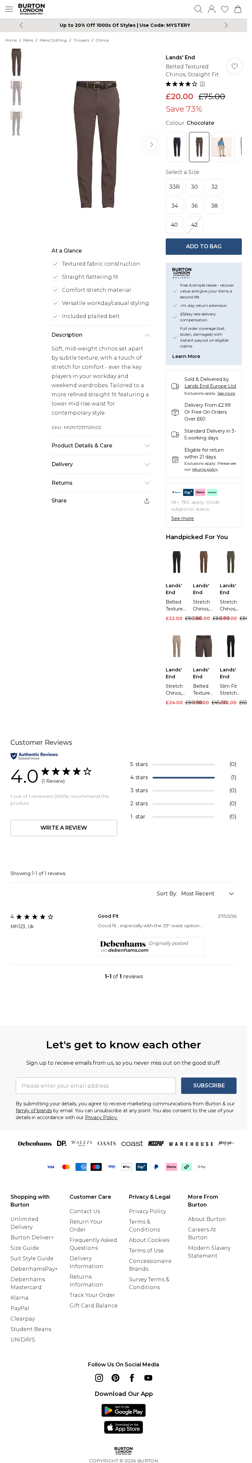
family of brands (34, 1111)
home (11, 40)
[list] (96, 144)
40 (174, 225)
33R (174, 187)
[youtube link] (148, 1378)
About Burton (207, 1219)
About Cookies (149, 1240)
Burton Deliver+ (32, 1237)
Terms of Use (146, 1250)
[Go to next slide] (151, 144)
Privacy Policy (147, 1211)
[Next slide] (226, 25)
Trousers (81, 40)
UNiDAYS (22, 1340)
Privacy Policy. (101, 1117)
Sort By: (167, 894)
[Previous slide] (21, 25)
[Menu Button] (9, 9)
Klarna (19, 1298)
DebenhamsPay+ (34, 1269)
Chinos (102, 40)
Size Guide (24, 1248)
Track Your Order (92, 1295)
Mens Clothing (53, 40)
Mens (28, 40)
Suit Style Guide (31, 1258)
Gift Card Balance (94, 1306)
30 (194, 187)
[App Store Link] (123, 1419)
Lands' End (180, 57)
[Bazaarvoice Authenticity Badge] (34, 756)
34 (174, 206)
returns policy (205, 469)
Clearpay (22, 1319)
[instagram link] (99, 1378)
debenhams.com (128, 950)
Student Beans (30, 1329)
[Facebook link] (132, 1378)
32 (214, 187)
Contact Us (85, 1211)
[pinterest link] (115, 1378)
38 (214, 206)
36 (194, 206)
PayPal (19, 1308)
